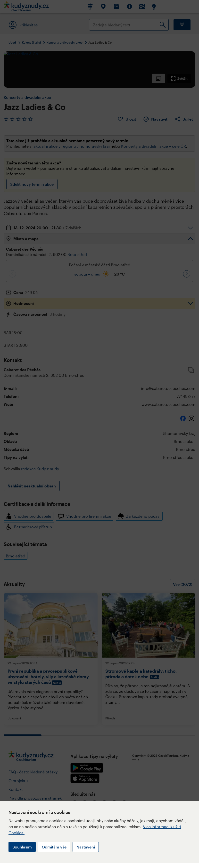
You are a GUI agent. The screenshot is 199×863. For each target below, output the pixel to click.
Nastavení (85, 847)
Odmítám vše (54, 847)
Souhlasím (22, 847)
